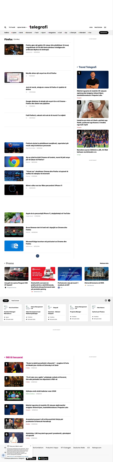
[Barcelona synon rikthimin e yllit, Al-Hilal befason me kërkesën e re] (93, 139)
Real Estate (98, 27)
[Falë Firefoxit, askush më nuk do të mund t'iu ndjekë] (13, 119)
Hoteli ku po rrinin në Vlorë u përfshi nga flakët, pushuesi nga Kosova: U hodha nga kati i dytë (92, 122)
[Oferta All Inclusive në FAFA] (97, 274)
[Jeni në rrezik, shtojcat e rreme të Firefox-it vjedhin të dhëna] (13, 91)
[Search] (5, 27)
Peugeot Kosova (11, 287)
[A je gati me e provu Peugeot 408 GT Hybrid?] (16, 274)
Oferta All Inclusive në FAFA (94, 283)
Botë (21, 33)
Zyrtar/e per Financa (98, 312)
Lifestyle (73, 33)
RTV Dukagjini (66, 448)
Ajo (66, 33)
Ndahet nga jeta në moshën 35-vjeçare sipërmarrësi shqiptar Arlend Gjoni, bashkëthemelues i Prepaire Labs (91, 93)
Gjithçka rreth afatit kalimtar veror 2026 (41, 391)
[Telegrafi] (38, 27)
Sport (44, 33)
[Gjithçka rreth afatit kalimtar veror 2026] (13, 395)
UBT (61, 287)
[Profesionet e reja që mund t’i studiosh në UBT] (70, 274)
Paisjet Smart (29, 216)
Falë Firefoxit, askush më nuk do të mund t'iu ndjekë (46, 115)
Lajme (14, 33)
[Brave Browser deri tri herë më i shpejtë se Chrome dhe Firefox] (13, 232)
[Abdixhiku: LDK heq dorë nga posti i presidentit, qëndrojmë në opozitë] (13, 437)
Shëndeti (82, 33)
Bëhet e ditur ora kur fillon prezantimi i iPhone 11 (44, 185)
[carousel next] (109, 300)
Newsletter (103, 32)
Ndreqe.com (96, 448)
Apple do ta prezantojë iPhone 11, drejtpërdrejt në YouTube (48, 213)
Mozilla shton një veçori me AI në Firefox (41, 73)
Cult (60, 33)
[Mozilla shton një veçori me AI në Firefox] (13, 77)
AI (26, 76)
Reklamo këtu (104, 263)
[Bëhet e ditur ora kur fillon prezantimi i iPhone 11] (13, 190)
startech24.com (38, 291)
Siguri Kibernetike (30, 148)
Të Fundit (12, 27)
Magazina (52, 33)
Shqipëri (79, 98)
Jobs (91, 27)
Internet (28, 162)
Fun (90, 33)
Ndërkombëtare (30, 394)
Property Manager (75, 312)
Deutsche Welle (79, 448)
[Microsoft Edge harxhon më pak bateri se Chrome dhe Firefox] (13, 246)
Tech (36, 33)
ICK (88, 448)
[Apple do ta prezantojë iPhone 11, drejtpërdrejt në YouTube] (13, 218)
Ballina (6, 33)
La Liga (79, 154)
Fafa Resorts (90, 285)
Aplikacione (29, 52)
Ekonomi (29, 33)
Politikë (28, 368)
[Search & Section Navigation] (105, 27)
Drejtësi (28, 424)
